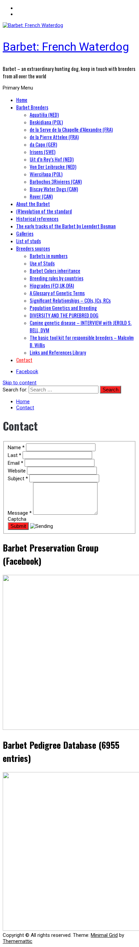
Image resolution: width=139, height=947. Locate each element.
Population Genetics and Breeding (63, 307)
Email (15, 463)
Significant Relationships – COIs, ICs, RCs (70, 300)
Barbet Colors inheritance (55, 270)
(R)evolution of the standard (44, 211)
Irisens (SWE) (42, 151)
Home (21, 99)
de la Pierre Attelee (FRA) (54, 136)
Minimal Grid (104, 935)
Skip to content (19, 383)
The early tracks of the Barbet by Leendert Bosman (66, 226)
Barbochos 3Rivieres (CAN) (56, 181)
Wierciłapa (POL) (46, 174)
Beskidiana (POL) (46, 122)
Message (20, 513)
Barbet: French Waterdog (66, 46)
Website (17, 471)
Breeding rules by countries (56, 278)
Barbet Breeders (32, 107)
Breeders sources (33, 248)
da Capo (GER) (43, 144)
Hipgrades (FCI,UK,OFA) (52, 285)
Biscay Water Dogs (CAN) (54, 189)
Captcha (17, 519)
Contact (24, 359)
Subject (18, 479)
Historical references (37, 218)
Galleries (24, 233)
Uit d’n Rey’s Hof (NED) (52, 159)
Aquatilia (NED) (44, 114)
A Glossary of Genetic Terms (57, 293)
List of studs (28, 241)
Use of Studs (42, 263)
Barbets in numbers (48, 255)
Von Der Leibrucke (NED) (53, 166)
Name (16, 447)
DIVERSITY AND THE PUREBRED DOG (64, 315)
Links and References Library (58, 352)
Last (14, 455)
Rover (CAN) (41, 196)
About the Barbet (33, 203)
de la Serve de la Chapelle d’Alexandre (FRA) (71, 129)
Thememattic (17, 941)
